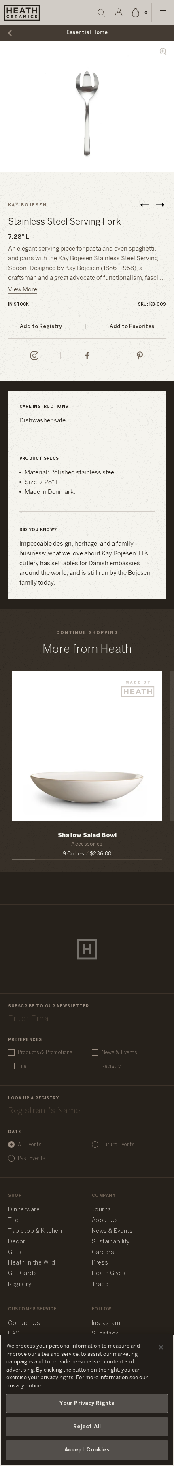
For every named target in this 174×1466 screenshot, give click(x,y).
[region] (87, 1400)
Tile (22, 1066)
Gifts (15, 1252)
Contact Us (24, 1323)
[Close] (161, 1347)
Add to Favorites (132, 326)
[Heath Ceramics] (87, 949)
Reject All (87, 1427)
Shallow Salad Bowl (87, 835)
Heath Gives (109, 1273)
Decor (16, 1242)
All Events (29, 1144)
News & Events (119, 1052)
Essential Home (87, 32)
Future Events (118, 1144)
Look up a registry (33, 1098)
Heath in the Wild (31, 1263)
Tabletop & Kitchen (35, 1231)
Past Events (31, 1158)
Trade (100, 1284)
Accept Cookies (87, 1450)
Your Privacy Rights (87, 1403)
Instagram (106, 1323)
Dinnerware (24, 1210)
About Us (105, 1220)
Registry (111, 1066)
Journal (102, 1210)
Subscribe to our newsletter (48, 1006)
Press (100, 1263)
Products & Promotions (45, 1052)
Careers (103, 1252)
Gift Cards (22, 1273)
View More (22, 290)
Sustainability (111, 1242)
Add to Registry (41, 326)
